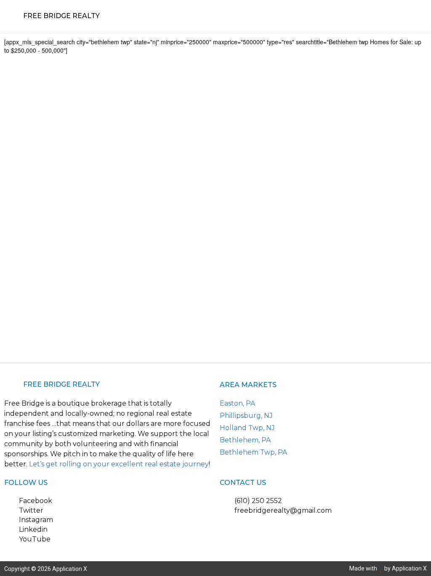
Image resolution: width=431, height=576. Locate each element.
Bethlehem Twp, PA (253, 452)
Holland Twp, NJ (247, 428)
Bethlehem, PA (245, 440)
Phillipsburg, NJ (246, 416)
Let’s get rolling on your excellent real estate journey (119, 464)
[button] (399, 16)
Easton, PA (237, 403)
